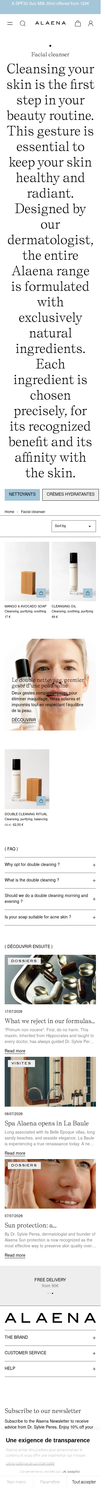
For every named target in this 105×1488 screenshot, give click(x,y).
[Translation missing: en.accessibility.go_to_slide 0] (48, 1293)
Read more (15, 1051)
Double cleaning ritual (26, 814)
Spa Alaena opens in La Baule (47, 1123)
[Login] (91, 23)
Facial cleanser (33, 512)
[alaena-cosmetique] (50, 23)
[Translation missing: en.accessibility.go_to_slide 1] (50, 1293)
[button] (10, 23)
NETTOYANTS (22, 495)
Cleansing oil (64, 606)
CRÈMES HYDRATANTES (70, 495)
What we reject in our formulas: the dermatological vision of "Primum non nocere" (49, 1021)
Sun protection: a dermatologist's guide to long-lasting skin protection (47, 1225)
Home (9, 512)
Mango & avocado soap (25, 606)
